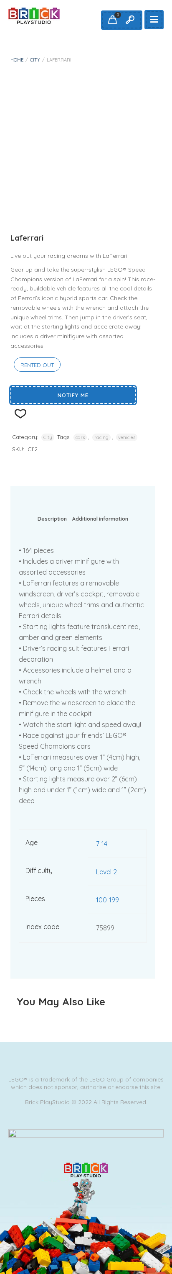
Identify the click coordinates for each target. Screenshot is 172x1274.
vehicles (126, 437)
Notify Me (73, 395)
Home (16, 60)
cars (80, 437)
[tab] (52, 520)
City (35, 60)
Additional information (100, 519)
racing (101, 437)
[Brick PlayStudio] (34, 16)
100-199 (107, 900)
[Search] (129, 20)
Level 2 (106, 872)
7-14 (101, 844)
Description (52, 519)
